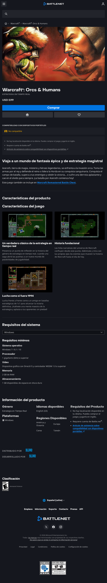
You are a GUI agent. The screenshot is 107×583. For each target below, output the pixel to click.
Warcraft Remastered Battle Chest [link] (56, 182)
